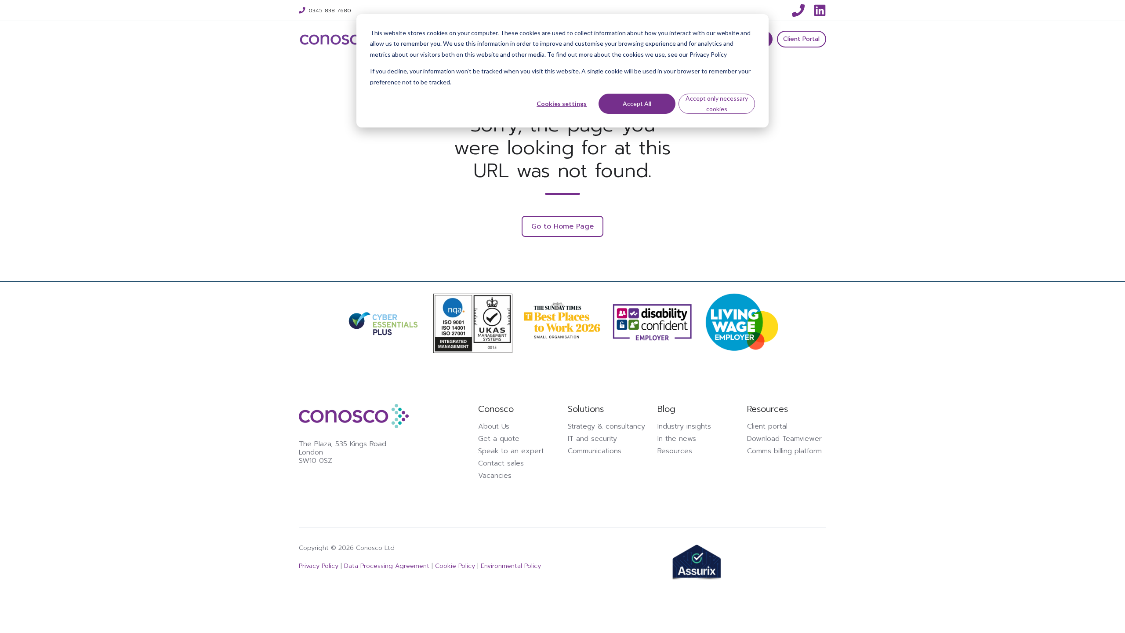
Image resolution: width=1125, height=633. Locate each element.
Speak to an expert (511, 451)
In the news (676, 438)
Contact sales (501, 463)
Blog (666, 409)
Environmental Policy (511, 566)
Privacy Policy (320, 566)
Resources (674, 451)
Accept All (637, 103)
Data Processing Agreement (385, 566)
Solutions (586, 409)
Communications (594, 451)
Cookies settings (562, 103)
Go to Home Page (562, 226)
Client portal (767, 426)
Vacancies (495, 475)
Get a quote (498, 438)
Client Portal (801, 39)
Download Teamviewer (784, 438)
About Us (493, 426)
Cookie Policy (455, 566)
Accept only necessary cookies (717, 104)
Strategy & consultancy (606, 426)
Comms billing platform (784, 451)
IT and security (592, 438)
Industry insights (684, 426)
